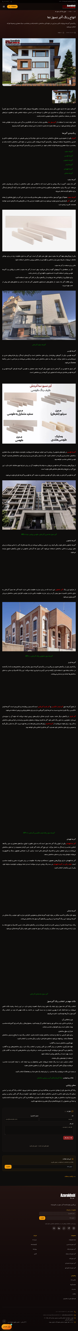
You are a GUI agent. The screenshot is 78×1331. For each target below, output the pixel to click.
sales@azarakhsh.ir (58, 1315)
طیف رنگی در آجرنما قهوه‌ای (62, 864)
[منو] (4, 6)
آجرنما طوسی (71, 452)
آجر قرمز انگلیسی (57, 707)
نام (72, 1116)
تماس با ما (73, 1280)
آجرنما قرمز (49, 724)
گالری (35, 1254)
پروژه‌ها (35, 1249)
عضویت (8, 1166)
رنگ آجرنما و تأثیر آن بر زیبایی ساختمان (50, 1078)
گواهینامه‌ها (34, 1244)
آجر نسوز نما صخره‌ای (70, 1263)
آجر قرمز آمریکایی (44, 707)
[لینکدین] (59, 1228)
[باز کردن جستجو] (11, 1)
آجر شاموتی (59, 590)
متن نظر (71, 1123)
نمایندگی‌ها (73, 1284)
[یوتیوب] (54, 1228)
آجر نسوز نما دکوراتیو (70, 1268)
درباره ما (35, 1240)
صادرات (74, 1289)
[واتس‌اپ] (64, 1228)
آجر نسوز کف (72, 1258)
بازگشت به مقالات (69, 1176)
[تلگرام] (69, 1228)
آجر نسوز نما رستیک (71, 1254)
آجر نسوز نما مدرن (71, 1244)
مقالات (70, 11)
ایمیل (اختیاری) (34, 1116)
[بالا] (4, 1321)
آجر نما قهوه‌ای (71, 844)
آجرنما (74, 138)
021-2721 (6, 1)
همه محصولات (72, 1240)
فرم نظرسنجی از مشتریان (69, 1298)
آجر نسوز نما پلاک (71, 1249)
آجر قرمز (73, 716)
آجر (68, 201)
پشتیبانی (5, 1326)
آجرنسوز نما (52, 122)
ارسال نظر (67, 1138)
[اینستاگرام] (74, 1228)
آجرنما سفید (72, 197)
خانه (75, 11)
